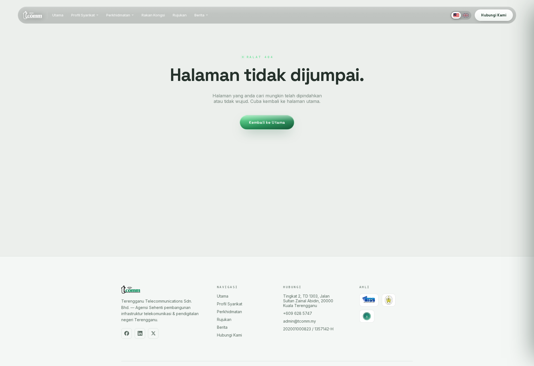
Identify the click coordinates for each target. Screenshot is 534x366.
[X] (153, 333)
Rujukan (180, 15)
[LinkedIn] (140, 333)
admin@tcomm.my (299, 321)
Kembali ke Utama (267, 122)
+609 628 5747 (297, 313)
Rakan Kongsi (153, 15)
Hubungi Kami (229, 335)
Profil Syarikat (83, 15)
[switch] (460, 15)
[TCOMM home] (32, 15)
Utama (57, 15)
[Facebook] (126, 333)
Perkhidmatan (118, 15)
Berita (199, 15)
